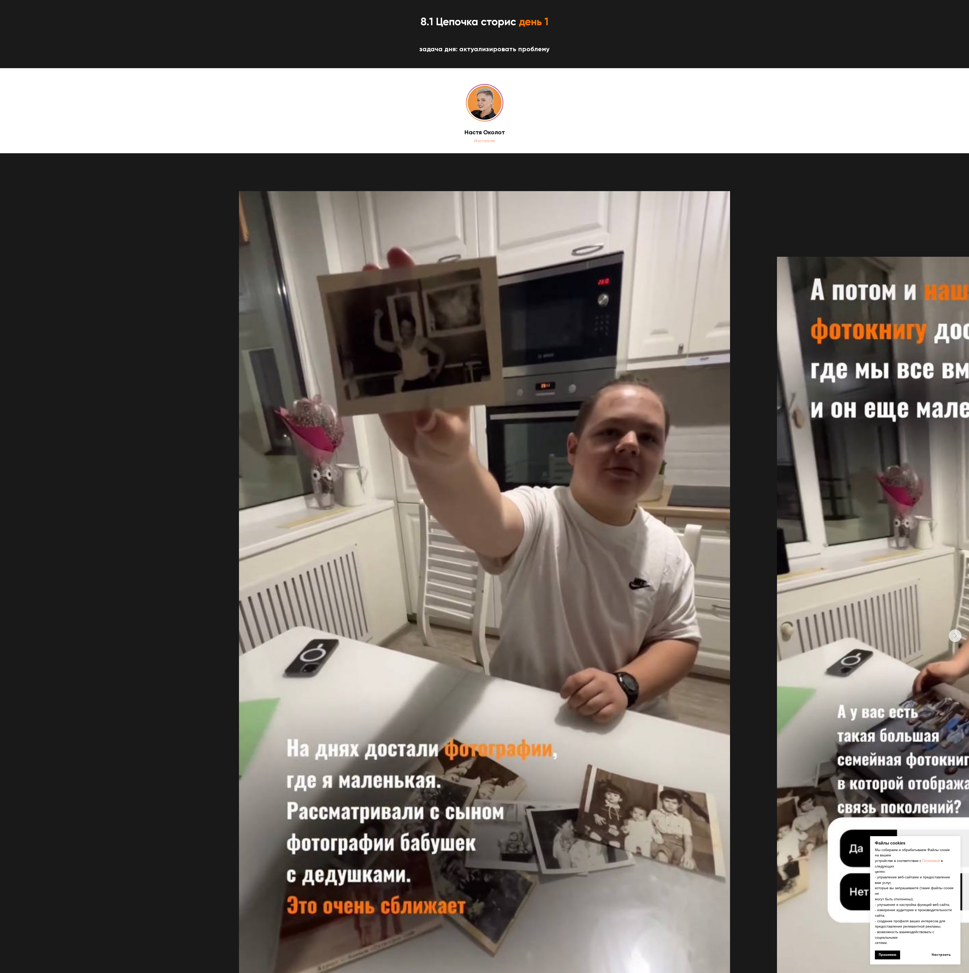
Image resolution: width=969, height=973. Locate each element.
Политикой (931, 861)
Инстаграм (484, 140)
